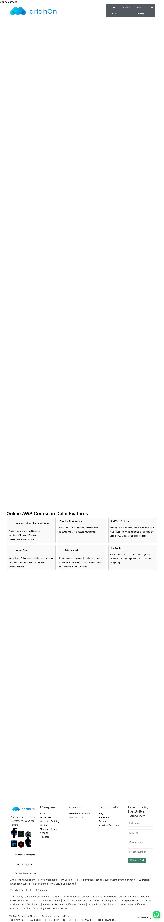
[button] (156, 914)
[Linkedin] (14, 843)
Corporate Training (140, 10)
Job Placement (113, 10)
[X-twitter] (28, 834)
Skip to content (8, 2)
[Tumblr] (28, 842)
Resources (127, 7)
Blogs (152, 7)
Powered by (149, 917)
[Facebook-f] (14, 832)
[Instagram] (21, 834)
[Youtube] (21, 844)
